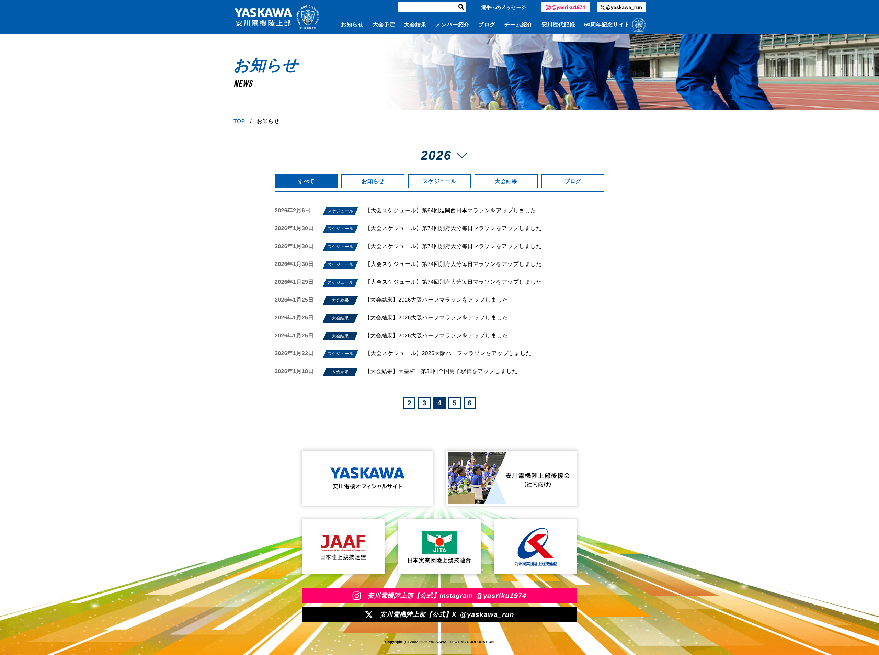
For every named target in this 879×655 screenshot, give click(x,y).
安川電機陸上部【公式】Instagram (447, 596)
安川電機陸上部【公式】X (447, 615)
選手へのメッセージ (503, 7)
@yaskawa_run (624, 7)
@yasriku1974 (568, 7)
